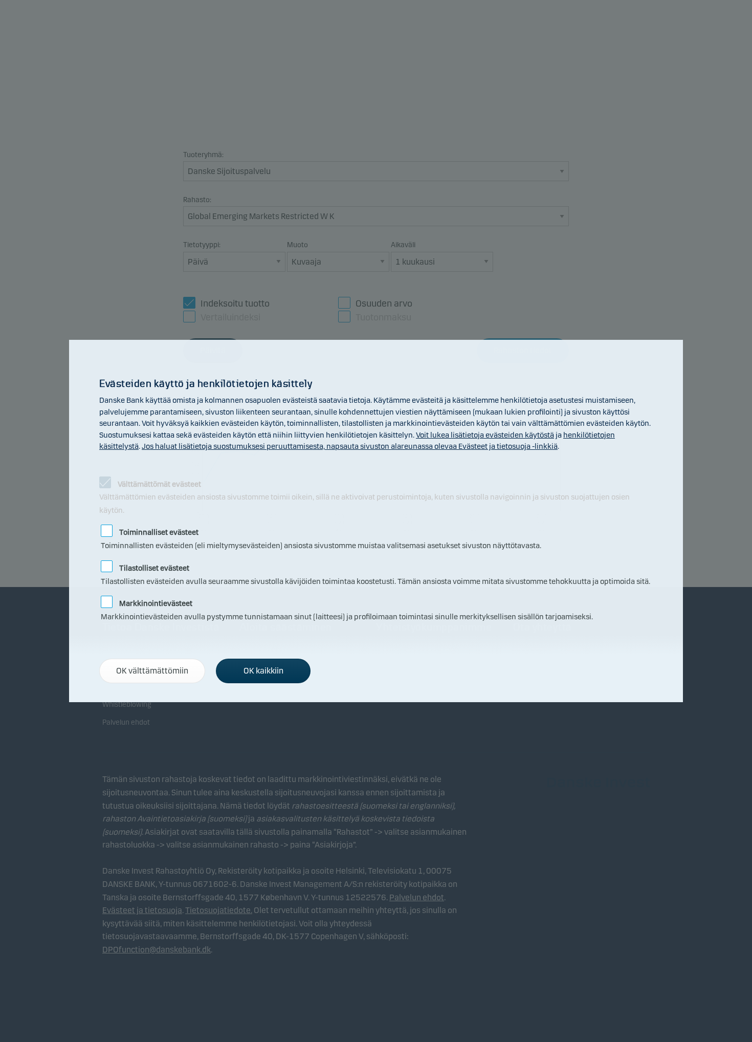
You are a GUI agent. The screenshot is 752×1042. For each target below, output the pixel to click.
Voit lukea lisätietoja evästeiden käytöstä (485, 435)
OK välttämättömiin (152, 671)
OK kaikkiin (263, 671)
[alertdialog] (376, 521)
